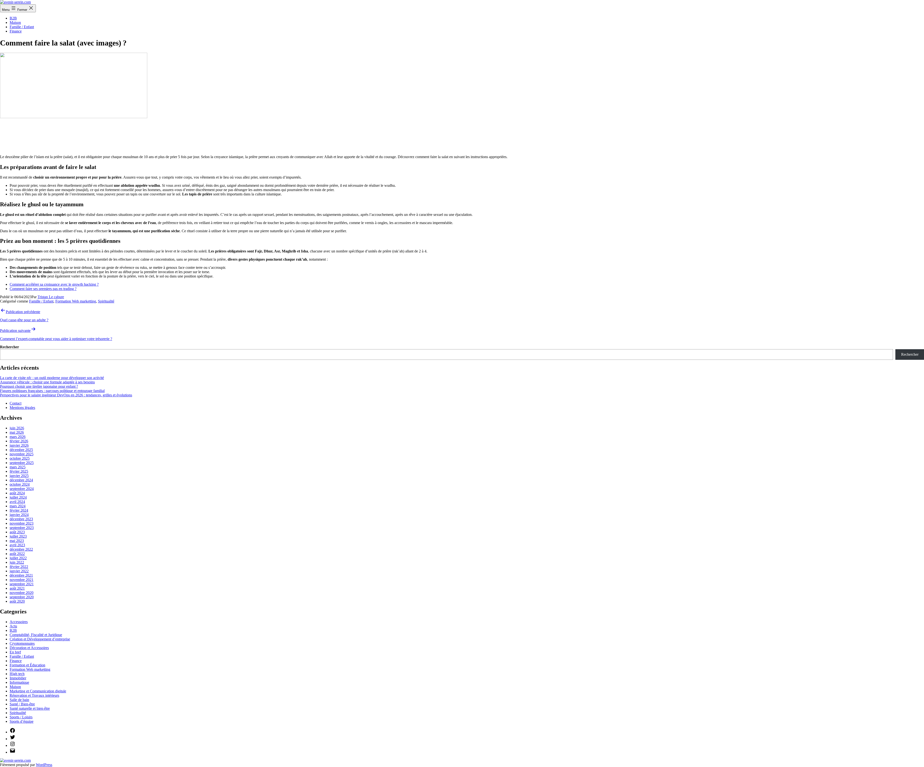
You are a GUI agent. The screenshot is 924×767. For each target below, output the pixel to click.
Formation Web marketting (75, 301)
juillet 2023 (18, 536)
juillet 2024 (18, 497)
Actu (13, 626)
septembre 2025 (22, 463)
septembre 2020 (22, 597)
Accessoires (19, 622)
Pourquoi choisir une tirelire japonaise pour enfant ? (39, 386)
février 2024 (19, 510)
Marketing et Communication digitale (38, 691)
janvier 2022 (19, 571)
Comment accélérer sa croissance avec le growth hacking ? (54, 284)
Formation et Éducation (27, 665)
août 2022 (17, 554)
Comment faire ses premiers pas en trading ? (43, 289)
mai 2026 (17, 432)
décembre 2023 (21, 519)
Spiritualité (106, 301)
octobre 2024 (20, 484)
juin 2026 (17, 428)
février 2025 (19, 471)
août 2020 (17, 601)
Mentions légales (22, 408)
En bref (15, 652)
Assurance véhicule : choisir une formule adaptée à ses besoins (47, 382)
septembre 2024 (22, 489)
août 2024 (17, 493)
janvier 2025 (19, 476)
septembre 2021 (22, 584)
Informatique (19, 682)
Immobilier (18, 678)
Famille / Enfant (22, 27)
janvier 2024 (19, 515)
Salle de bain (19, 700)
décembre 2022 (21, 549)
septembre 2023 (22, 528)
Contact (15, 403)
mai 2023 (17, 541)
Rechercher (9, 347)
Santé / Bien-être (22, 704)
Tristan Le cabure (51, 297)
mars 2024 (18, 506)
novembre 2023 (21, 523)
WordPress (44, 765)
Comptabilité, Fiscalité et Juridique (36, 635)
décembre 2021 (21, 575)
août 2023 (17, 532)
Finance (16, 31)
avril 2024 (17, 502)
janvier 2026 (19, 445)
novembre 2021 (21, 580)
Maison (15, 22)
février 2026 (19, 441)
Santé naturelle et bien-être (30, 708)
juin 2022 (17, 562)
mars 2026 (18, 437)
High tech (17, 674)
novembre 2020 (21, 593)
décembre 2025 (21, 450)
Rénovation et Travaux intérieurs (34, 695)
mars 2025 (18, 467)
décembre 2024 (21, 480)
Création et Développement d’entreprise (40, 639)
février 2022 (19, 567)
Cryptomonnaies (22, 643)
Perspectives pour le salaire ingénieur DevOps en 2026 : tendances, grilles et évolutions (66, 395)
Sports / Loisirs (21, 717)
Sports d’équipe (21, 721)
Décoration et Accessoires (29, 648)
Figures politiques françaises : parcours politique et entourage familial (52, 391)
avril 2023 (17, 545)
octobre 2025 (20, 458)
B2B (13, 18)
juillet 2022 (18, 558)
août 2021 (17, 588)
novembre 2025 (21, 454)
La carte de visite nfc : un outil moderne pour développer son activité (52, 378)
